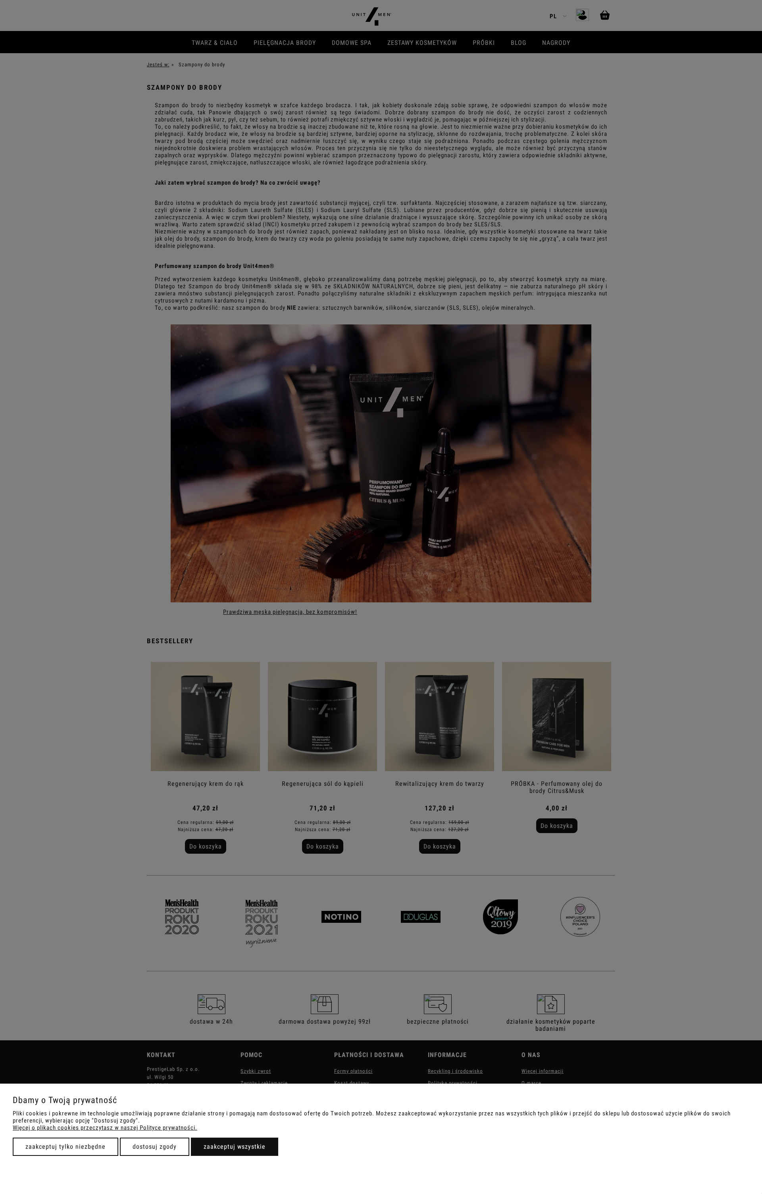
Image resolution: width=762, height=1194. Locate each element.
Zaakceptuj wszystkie (235, 1146)
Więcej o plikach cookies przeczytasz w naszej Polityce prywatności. (105, 1127)
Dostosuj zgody (155, 1146)
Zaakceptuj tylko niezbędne (65, 1146)
